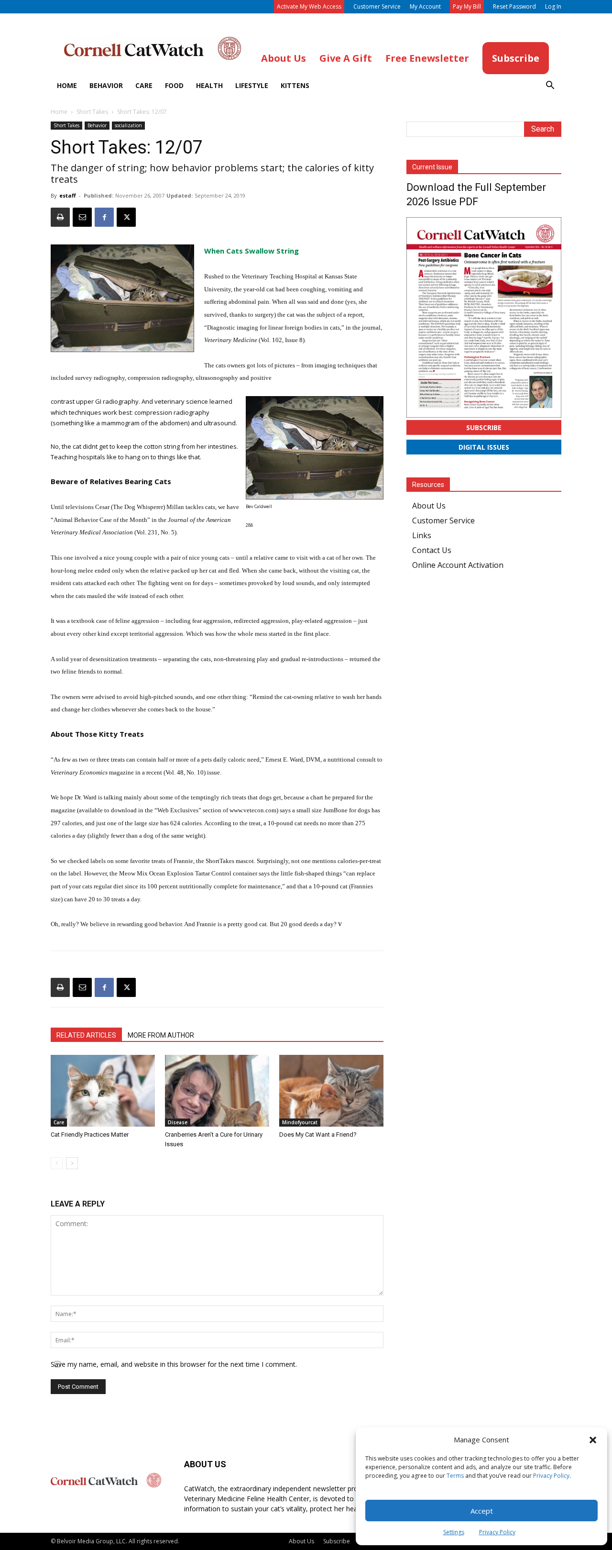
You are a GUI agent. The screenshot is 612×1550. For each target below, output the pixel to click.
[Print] (60, 217)
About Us (429, 505)
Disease (177, 1122)
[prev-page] (57, 1163)
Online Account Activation (457, 565)
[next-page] (72, 1163)
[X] (126, 217)
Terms (455, 1476)
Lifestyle (251, 85)
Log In (553, 6)
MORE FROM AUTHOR (161, 1035)
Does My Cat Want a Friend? (318, 1134)
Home (67, 85)
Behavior (106, 85)
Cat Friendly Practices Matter (90, 1134)
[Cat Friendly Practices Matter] (103, 1091)
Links (421, 535)
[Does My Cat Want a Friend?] (331, 1091)
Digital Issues (484, 447)
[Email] (82, 217)
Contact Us (431, 550)
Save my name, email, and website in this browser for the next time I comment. (174, 1364)
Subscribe (484, 427)
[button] (593, 1440)
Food (174, 85)
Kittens (295, 85)
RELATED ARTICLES (86, 1035)
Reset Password (514, 6)
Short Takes (92, 112)
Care (144, 85)
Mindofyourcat (299, 1122)
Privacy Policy (551, 1476)
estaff (67, 195)
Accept (481, 1511)
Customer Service (377, 6)
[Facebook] (104, 217)
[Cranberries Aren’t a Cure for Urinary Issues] (217, 1091)
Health (209, 85)
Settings (453, 1532)
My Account (425, 6)
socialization (128, 125)
